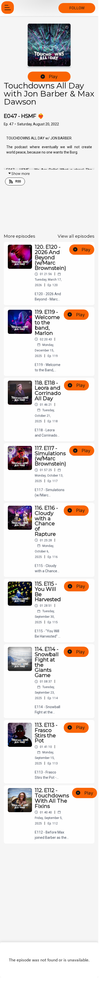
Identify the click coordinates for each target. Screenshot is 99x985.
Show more (20, 173)
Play (53, 76)
